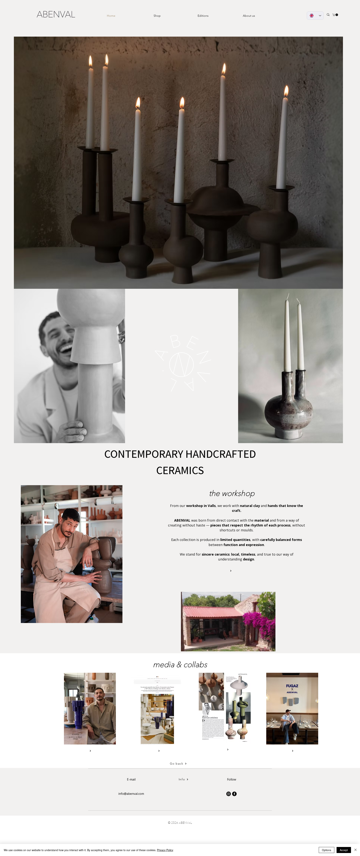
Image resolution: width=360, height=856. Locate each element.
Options (326, 850)
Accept (344, 850)
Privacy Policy (165, 850)
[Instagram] (228, 794)
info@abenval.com (131, 794)
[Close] (355, 850)
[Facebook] (234, 794)
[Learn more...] (230, 570)
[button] (335, 15)
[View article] (90, 750)
